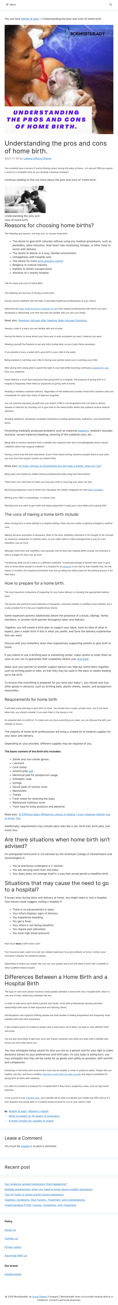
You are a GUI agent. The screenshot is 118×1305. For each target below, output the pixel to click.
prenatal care (32, 1097)
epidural (67, 566)
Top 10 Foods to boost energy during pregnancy (34, 1194)
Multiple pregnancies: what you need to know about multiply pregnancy (49, 1189)
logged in (26, 1146)
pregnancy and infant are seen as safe (61, 1074)
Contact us (11, 1238)
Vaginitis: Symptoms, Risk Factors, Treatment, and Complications (45, 1199)
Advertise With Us (16, 1255)
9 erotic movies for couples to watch (31, 1120)
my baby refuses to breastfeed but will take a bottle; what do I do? (59, 466)
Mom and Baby (95, 489)
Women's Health (38, 1111)
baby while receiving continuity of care (38, 308)
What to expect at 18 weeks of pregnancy (34, 1116)
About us (10, 1230)
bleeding (83, 430)
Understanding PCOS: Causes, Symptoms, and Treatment (40, 1205)
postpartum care (100, 367)
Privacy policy (13, 1247)
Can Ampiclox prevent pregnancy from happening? (36, 1184)
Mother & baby (30, 18)
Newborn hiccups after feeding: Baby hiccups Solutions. (53, 320)
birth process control (50, 261)
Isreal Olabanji (40, 1296)
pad (31, 771)
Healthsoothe (13, 1274)
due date (82, 659)
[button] (110, 4)
